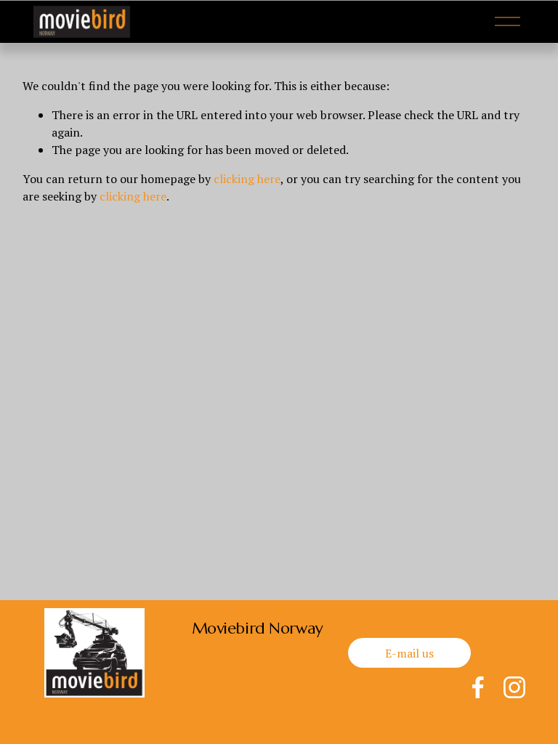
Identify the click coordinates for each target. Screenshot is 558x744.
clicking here (247, 179)
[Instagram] (514, 687)
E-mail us (409, 653)
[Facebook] (478, 687)
